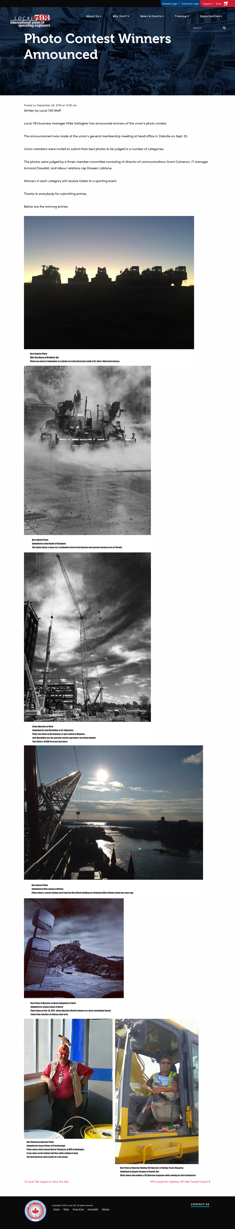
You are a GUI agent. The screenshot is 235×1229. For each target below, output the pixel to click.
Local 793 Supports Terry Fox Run (48, 1181)
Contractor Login (190, 3)
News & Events (150, 16)
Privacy (56, 1209)
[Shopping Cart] (226, 3)
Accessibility (93, 1209)
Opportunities (210, 16)
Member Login (169, 3)
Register (207, 3)
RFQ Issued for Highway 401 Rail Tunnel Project (179, 1181)
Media (66, 1209)
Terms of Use (78, 1209)
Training (181, 16)
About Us (92, 16)
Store (218, 3)
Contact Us (200, 1205)
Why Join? (120, 16)
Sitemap (105, 1209)
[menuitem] (93, 16)
